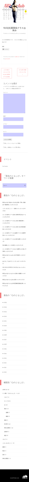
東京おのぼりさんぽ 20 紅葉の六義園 (11, 273)
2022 (4, 316)
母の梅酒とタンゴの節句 (8, 245)
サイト (5, 131)
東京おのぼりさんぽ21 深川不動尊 (11, 255)
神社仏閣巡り (7, 427)
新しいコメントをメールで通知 (12, 143)
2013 (4, 358)
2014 (4, 353)
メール (5, 124)
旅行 (3, 454)
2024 (4, 307)
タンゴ (6, 401)
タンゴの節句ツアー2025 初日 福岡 (11, 239)
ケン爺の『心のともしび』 (9, 393)
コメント (5, 92)
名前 (4, 116)
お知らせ (17, 56)
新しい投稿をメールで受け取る (12, 147)
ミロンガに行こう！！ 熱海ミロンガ (11, 208)
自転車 (6, 431)
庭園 (7, 412)
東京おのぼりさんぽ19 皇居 (9, 279)
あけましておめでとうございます (10, 261)
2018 (4, 335)
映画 (5, 420)
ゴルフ (6, 397)
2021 (4, 321)
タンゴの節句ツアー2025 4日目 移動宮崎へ (13, 220)
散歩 (5, 408)
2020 (4, 325)
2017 (4, 339)
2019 (4, 330)
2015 (4, 349)
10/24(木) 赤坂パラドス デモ (22, 72)
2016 (4, 344)
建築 (7, 416)
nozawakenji (22, 33)
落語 (5, 435)
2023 (4, 311)
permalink (7, 58)
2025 (4, 302)
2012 (4, 362)
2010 (4, 372)
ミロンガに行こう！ (7, 443)
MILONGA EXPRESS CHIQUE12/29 (11, 267)
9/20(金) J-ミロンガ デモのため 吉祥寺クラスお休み (6, 73)
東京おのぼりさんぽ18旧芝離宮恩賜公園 (12, 283)
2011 (4, 367)
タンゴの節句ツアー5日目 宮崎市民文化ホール (14, 214)
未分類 (6, 424)
